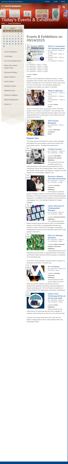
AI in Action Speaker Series (12, 61)
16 (21, 38)
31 (4, 46)
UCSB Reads (8, 56)
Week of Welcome (55, 91)
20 (12, 41)
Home (3, 23)
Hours (47, 1)
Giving (63, 1)
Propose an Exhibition (11, 95)
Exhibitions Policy (9, 91)
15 (18, 38)
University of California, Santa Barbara (12, 1)
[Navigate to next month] (20, 28)
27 (12, 44)
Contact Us (7, 104)
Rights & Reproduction (11, 100)
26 (10, 44)
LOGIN (55, 1)
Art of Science (53, 266)
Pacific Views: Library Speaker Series (10, 66)
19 (10, 41)
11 (7, 38)
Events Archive (9, 81)
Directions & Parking (10, 72)
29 (18, 44)
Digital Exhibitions (9, 77)
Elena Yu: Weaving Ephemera (55, 236)
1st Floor (47, 109)
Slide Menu (59, 7)
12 (10, 38)
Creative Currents (55, 149)
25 (7, 44)
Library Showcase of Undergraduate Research (56, 208)
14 (15, 38)
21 (15, 41)
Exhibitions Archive (10, 86)
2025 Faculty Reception (53, 122)
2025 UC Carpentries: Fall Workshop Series (56, 47)
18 (7, 41)
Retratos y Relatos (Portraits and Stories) (57, 177)
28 (15, 44)
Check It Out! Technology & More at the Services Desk (57, 296)
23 (21, 41)
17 (4, 41)
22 (18, 41)
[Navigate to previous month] (5, 28)
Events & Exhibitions (14, 23)
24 (4, 44)
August (12, 28)
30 (21, 44)
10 (4, 38)
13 (12, 38)
